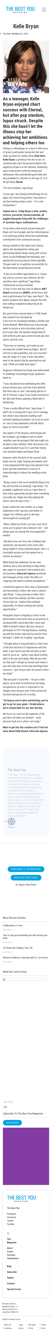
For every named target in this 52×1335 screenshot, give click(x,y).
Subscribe (12, 1272)
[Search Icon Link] (8, 1233)
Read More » (8, 930)
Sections (11, 1255)
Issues (10, 1251)
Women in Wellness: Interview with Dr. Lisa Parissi (25, 957)
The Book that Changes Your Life (17, 948)
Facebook (11, 1217)
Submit (10, 1277)
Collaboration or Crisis (13, 925)
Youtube (10, 1224)
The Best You (13, 1208)
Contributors (13, 1258)
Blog (9, 1266)
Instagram (11, 1213)
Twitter (10, 1220)
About (9, 1248)
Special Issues (14, 1289)
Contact (11, 1283)
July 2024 (8, 1101)
